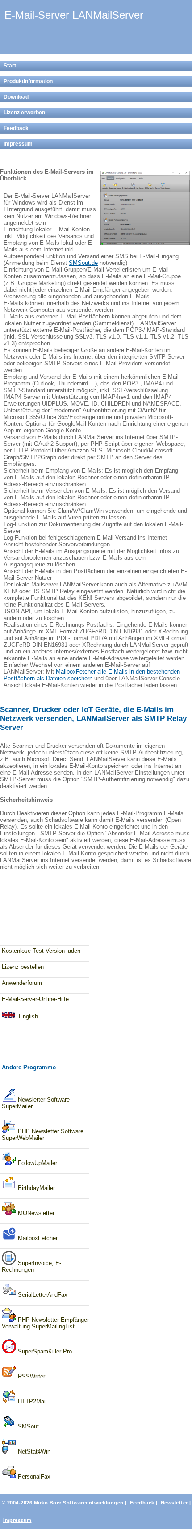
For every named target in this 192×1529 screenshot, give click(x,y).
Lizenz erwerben (24, 112)
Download (16, 97)
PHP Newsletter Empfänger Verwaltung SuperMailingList (45, 1323)
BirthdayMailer (35, 1188)
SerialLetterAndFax (41, 1294)
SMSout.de (83, 263)
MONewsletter (35, 1213)
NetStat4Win (33, 1451)
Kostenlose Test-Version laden (41, 950)
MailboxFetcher (37, 1238)
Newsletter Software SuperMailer (36, 1103)
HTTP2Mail (31, 1401)
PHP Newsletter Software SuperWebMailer (42, 1134)
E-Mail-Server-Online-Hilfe (35, 999)
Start (10, 66)
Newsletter (174, 1502)
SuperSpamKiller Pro (44, 1351)
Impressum (18, 144)
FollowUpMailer (36, 1163)
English (28, 1016)
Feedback (16, 128)
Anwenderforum (22, 983)
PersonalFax (33, 1476)
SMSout (27, 1426)
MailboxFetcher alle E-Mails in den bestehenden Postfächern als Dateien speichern (92, 675)
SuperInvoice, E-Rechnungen (31, 1266)
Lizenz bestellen (23, 966)
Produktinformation (28, 81)
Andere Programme (29, 1067)
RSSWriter (30, 1376)
